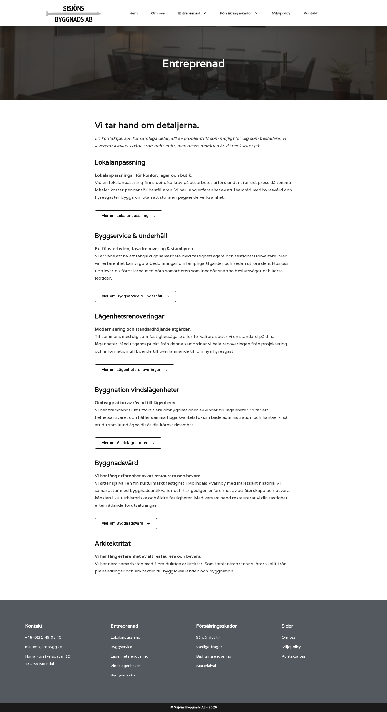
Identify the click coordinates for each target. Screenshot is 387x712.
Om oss (158, 13)
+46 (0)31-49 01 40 (43, 637)
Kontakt (311, 13)
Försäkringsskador (236, 13)
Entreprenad (189, 13)
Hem (133, 13)
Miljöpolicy (281, 13)
